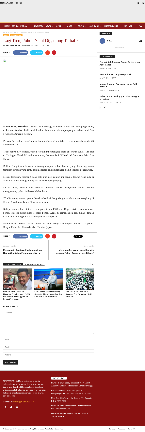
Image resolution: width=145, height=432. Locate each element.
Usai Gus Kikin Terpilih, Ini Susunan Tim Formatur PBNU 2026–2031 (79, 294)
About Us (121, 429)
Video (69, 26)
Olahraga (94, 26)
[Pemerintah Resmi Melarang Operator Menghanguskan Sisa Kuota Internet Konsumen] (48, 279)
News (48, 26)
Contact (127, 26)
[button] (140, 26)
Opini (58, 26)
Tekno (81, 26)
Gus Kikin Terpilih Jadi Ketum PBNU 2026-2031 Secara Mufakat (70, 414)
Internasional (16, 35)
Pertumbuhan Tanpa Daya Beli (115, 74)
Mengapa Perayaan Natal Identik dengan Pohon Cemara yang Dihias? (75, 251)
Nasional (7, 289)
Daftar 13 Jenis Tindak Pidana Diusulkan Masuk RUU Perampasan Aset (71, 407)
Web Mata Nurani (13, 45)
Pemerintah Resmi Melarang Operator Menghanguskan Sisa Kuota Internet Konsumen (48, 294)
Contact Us (132, 429)
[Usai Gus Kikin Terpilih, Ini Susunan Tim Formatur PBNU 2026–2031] (80, 279)
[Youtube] (142, 3)
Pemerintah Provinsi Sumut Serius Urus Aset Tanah (120, 63)
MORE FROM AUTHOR (34, 264)
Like (140, 41)
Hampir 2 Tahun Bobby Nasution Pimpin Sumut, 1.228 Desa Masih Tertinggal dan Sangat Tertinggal (16, 295)
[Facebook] (134, 3)
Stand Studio (59, 429)
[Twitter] (138, 3)
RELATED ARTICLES (13, 264)
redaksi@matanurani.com (23, 402)
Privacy (112, 429)
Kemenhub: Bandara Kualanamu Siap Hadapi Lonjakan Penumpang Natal (22, 251)
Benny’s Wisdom (19, 26)
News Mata (38, 26)
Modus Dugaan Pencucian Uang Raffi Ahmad (118, 85)
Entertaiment (111, 26)
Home (7, 26)
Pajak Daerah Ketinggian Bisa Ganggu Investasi (119, 97)
